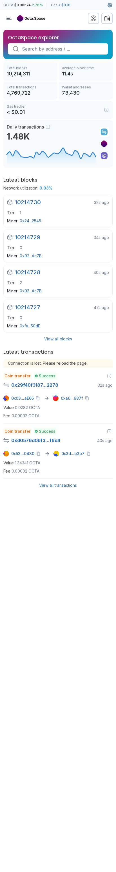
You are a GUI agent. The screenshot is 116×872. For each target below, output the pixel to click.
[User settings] (110, 5)
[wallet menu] (107, 18)
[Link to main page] (34, 18)
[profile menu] (93, 18)
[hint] (48, 127)
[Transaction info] (109, 376)
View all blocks (58, 338)
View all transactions (58, 485)
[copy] (39, 398)
